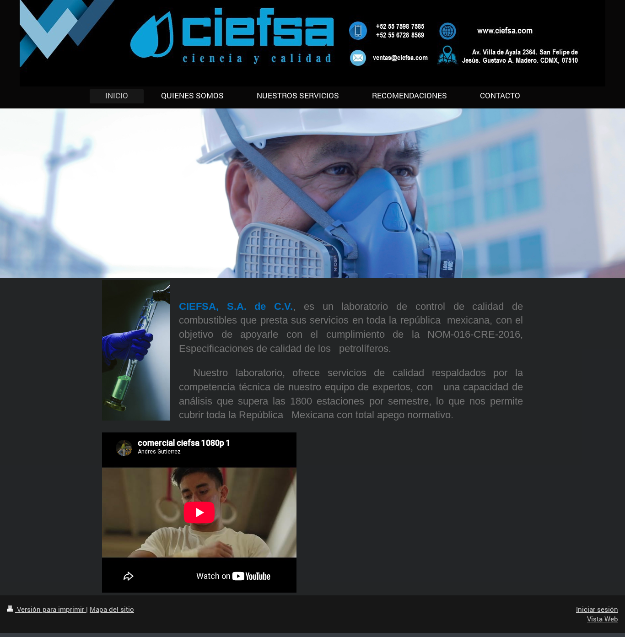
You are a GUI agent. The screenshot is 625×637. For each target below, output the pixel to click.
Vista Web (602, 618)
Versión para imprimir (50, 609)
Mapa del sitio (112, 609)
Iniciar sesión (597, 609)
